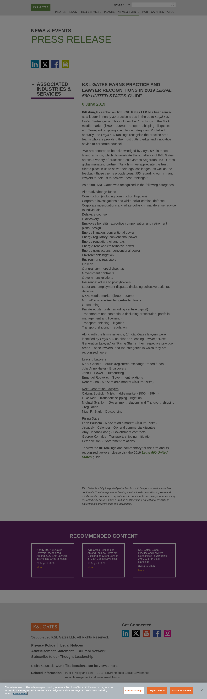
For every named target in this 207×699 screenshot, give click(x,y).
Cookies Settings (134, 690)
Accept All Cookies (181, 690)
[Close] (201, 690)
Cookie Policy (20, 693)
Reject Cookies (157, 690)
